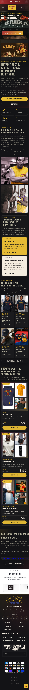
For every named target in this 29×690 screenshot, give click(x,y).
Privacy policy (14, 675)
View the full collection (14, 361)
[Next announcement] (26, 1)
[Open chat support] (26, 686)
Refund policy (14, 677)
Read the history (9, 273)
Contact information (14, 683)
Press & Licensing (8, 641)
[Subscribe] (24, 654)
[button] (2, 7)
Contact (21, 626)
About (21, 623)
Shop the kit (14, 428)
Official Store (21, 641)
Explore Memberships (14, 563)
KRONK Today (21, 638)
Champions (8, 626)
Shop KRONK (15, 104)
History (7, 623)
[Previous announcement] (2, 1)
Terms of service (14, 680)
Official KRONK (7, 638)
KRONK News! (7, 629)
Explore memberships (14, 99)
